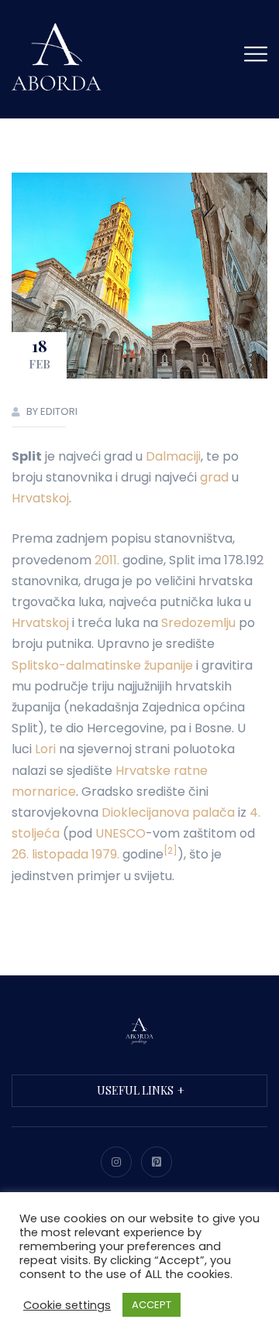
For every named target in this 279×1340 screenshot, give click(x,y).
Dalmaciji (173, 456)
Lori (45, 749)
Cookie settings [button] (67, 1305)
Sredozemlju (198, 623)
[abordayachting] (58, 57)
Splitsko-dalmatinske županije (102, 665)
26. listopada (50, 854)
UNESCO (120, 833)
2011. (107, 560)
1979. (105, 854)
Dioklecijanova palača (168, 812)
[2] (170, 850)
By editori (52, 411)
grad (214, 477)
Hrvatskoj (40, 498)
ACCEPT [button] (151, 1304)
